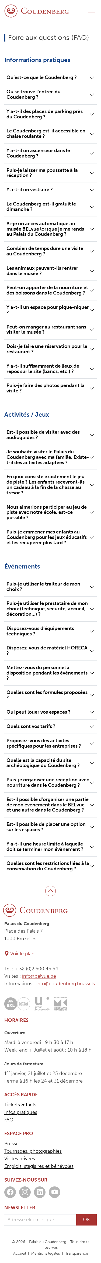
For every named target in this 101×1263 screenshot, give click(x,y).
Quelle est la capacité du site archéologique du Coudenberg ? (43, 763)
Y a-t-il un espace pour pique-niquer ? (47, 310)
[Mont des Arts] (60, 1004)
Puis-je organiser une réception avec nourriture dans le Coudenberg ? (47, 782)
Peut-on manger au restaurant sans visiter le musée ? (46, 329)
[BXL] (17, 1004)
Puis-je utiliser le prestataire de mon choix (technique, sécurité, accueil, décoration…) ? (47, 608)
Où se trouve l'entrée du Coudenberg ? (33, 94)
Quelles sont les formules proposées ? (47, 695)
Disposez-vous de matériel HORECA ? (46, 650)
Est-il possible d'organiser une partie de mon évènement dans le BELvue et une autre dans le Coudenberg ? (47, 804)
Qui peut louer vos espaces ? (38, 712)
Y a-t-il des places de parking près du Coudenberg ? (44, 114)
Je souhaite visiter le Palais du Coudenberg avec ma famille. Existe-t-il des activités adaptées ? (47, 457)
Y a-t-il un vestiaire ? (29, 190)
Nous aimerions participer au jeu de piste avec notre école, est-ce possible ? (46, 512)
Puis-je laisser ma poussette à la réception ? (42, 173)
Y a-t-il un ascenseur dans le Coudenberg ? (38, 153)
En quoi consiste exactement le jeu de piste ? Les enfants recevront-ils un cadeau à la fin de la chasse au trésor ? (45, 484)
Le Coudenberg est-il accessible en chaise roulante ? (45, 133)
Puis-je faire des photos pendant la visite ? (45, 388)
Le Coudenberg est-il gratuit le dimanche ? (41, 206)
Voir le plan (22, 954)
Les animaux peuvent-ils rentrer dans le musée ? (42, 270)
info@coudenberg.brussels (65, 984)
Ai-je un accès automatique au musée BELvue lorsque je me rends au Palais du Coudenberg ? (45, 229)
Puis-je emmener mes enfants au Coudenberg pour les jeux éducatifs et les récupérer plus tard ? (46, 537)
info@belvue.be (39, 976)
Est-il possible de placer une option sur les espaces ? (46, 827)
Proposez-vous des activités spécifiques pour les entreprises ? (43, 743)
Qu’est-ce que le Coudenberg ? (41, 77)
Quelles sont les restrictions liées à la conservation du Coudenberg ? (47, 866)
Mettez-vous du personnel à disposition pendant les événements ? (47, 673)
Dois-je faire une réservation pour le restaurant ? (46, 349)
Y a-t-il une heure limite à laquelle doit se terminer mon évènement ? (44, 846)
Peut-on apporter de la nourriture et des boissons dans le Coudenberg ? (47, 290)
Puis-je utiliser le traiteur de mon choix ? (43, 586)
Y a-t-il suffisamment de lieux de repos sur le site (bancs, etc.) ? (42, 368)
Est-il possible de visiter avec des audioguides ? (43, 434)
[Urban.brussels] (42, 1004)
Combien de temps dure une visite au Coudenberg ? (44, 251)
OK (86, 1220)
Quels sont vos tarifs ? (30, 726)
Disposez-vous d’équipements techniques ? (40, 631)
